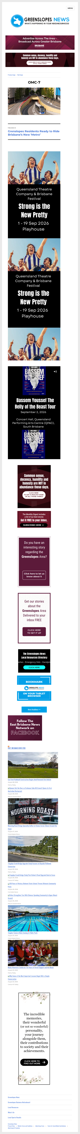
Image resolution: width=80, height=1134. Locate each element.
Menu (70, 8)
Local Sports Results (14, 1117)
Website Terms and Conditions (25, 1126)
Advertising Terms (39, 1126)
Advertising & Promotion (14, 1128)
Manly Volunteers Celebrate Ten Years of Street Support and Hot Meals (31, 967)
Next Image (20, 75)
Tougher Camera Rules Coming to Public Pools (22, 933)
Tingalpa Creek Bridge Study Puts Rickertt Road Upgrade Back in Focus (32, 875)
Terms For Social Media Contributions (57, 1126)
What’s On (11, 1112)
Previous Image (11, 75)
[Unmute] (49, 457)
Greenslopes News (14, 1097)
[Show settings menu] (54, 457)
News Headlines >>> (34, 709)
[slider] (32, 457)
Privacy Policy (11, 1126)
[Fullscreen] (58, 457)
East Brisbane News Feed (17, 748)
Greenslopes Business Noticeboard (19, 1102)
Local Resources (13, 1107)
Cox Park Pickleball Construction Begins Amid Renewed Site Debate (29, 779)
